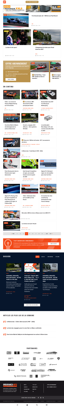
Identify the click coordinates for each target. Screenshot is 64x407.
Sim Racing (50, 256)
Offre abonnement (33, 2)
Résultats (35, 387)
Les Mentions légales (50, 401)
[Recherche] (37, 405)
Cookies (59, 401)
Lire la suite (53, 243)
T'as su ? (35, 384)
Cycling (57, 256)
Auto (37, 256)
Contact (42, 401)
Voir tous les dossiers (32, 305)
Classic (43, 256)
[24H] (17, 405)
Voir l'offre (11, 79)
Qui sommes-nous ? (52, 387)
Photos (34, 389)
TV (33, 391)
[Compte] (27, 405)
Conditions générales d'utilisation (30, 401)
